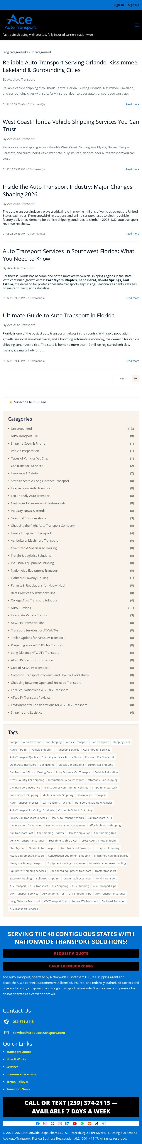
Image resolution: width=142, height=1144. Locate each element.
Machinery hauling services (111, 855)
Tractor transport (105, 871)
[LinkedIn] (67, 1123)
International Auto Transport (31, 488)
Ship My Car (17, 848)
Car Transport (100, 742)
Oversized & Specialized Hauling (34, 548)
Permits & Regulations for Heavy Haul (38, 585)
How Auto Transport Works (67, 818)
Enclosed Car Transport (99, 757)
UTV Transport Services (24, 893)
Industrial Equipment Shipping (32, 563)
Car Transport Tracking (57, 802)
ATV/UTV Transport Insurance (32, 660)
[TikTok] (97, 1123)
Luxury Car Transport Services (28, 818)
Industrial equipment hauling (107, 863)
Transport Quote (18, 1052)
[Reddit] (89, 1123)
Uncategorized (21, 428)
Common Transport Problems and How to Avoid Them (50, 675)
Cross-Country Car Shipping (27, 780)
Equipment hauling (107, 848)
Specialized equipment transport (70, 871)
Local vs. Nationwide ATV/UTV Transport (39, 690)
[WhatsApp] (82, 1123)
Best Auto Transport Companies (65, 825)
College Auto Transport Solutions (34, 600)
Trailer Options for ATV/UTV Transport (38, 638)
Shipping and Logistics (26, 712)
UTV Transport (39, 886)
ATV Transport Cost (55, 901)
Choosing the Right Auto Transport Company (43, 525)
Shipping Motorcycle (105, 787)
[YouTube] (74, 1123)
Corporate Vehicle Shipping (75, 810)
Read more (132, 104)
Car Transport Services (27, 466)
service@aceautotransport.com (39, 1032)
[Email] (60, 1123)
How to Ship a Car (79, 833)
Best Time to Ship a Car (63, 840)
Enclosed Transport (114, 901)
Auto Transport (32, 742)
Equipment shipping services (28, 871)
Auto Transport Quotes (24, 757)
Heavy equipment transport (27, 855)
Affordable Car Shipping (103, 780)
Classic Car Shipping (71, 764)
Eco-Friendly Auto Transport (31, 496)
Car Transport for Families (26, 825)
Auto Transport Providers (75, 848)
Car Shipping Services (96, 749)
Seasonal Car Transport (91, 795)
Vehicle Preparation (25, 451)
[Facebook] (37, 1123)
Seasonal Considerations (28, 518)
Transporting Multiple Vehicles (94, 802)
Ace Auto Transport (21, 79)
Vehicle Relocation (106, 772)
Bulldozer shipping (47, 878)
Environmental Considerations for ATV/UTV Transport (49, 705)
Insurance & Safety (24, 473)
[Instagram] (45, 1123)
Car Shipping (54, 742)
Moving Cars (44, 772)
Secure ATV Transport (84, 901)
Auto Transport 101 (25, 436)
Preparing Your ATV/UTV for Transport (38, 645)
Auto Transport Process (24, 802)
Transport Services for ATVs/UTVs (34, 630)
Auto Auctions (21, 608)
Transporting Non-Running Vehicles (66, 787)
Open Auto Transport (23, 764)
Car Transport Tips (21, 772)
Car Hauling (47, 764)
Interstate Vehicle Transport (31, 615)
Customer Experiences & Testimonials (38, 503)
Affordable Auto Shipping (105, 825)
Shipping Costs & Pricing (28, 443)
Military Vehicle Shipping (58, 795)
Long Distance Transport (25, 901)
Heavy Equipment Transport (31, 533)
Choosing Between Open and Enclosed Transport (46, 682)
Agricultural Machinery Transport (34, 540)
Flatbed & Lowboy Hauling (29, 578)
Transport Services (67, 749)
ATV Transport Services (24, 909)
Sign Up (133, 5)
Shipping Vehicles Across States (61, 757)
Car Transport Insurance (25, 787)
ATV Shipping (60, 886)
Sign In (119, 5)
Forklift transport (106, 878)
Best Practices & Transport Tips (33, 593)
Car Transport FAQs (100, 818)
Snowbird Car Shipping (24, 795)
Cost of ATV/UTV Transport (30, 668)
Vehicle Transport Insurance (27, 840)
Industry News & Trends (28, 510)
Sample (14, 742)
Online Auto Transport (42, 848)
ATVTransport (18, 886)
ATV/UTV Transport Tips (27, 623)
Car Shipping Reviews (50, 833)
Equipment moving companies (66, 863)
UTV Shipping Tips (80, 893)
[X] (52, 1123)
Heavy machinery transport (26, 863)
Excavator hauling (21, 878)
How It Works (16, 1059)
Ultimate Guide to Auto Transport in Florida (59, 315)
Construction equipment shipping (69, 855)
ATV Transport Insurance (110, 893)
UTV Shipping (80, 886)
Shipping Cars (121, 742)
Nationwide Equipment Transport (34, 570)
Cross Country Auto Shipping (99, 840)
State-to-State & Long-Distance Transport (40, 481)
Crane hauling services (77, 878)
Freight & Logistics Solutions (31, 555)
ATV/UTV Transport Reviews (30, 697)
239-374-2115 (23, 1021)
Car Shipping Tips (105, 833)
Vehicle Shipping (41, 749)
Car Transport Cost (21, 833)
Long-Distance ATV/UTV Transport (35, 652)
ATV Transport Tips (104, 886)
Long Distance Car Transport (73, 772)
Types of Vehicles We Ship (29, 458)
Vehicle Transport (76, 742)
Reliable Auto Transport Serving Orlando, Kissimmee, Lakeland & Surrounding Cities (71, 66)
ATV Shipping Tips (53, 893)
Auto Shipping (18, 749)
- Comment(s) (35, 104)
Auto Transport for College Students (32, 810)
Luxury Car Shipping (100, 764)
